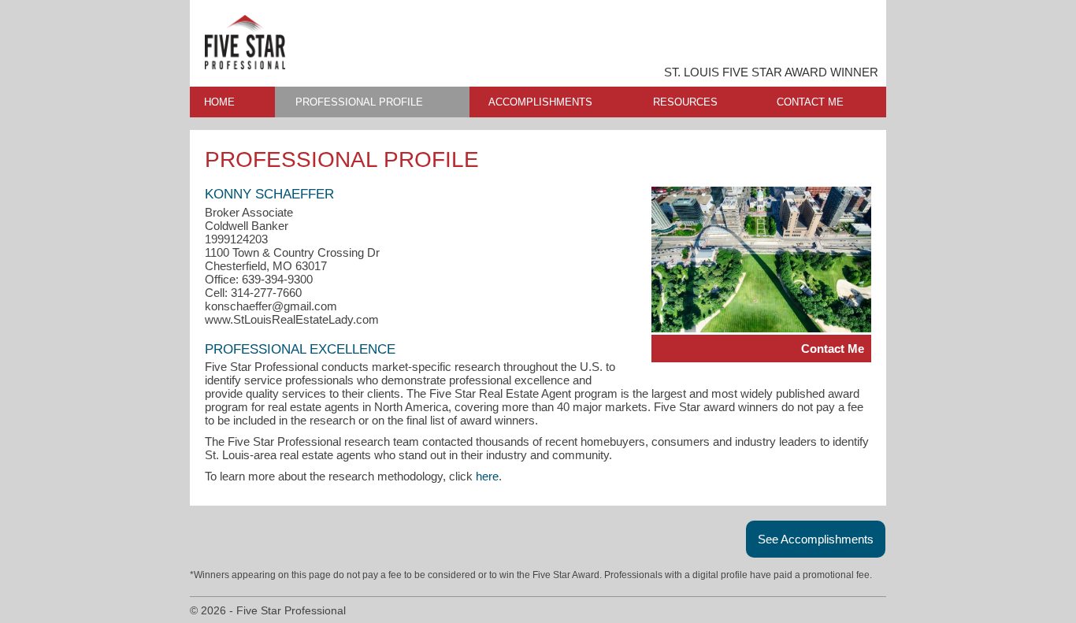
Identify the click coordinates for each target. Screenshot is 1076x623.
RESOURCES (685, 102)
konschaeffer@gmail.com (271, 306)
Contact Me (832, 348)
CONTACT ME (810, 102)
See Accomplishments (816, 539)
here (487, 476)
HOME (219, 102)
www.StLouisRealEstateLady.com (292, 319)
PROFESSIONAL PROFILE (359, 102)
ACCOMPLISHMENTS (540, 102)
